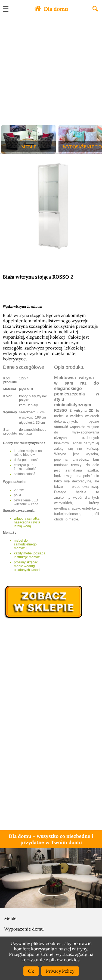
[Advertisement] (51, 71)
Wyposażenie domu (24, 929)
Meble (10, 918)
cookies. (72, 959)
